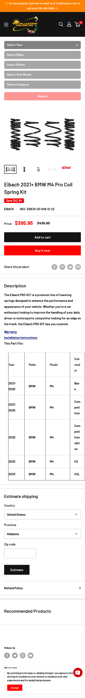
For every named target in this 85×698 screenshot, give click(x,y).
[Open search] (61, 24)
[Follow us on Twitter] (15, 655)
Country (9, 505)
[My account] (69, 24)
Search (42, 96)
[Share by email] (78, 267)
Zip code (9, 544)
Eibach (9, 209)
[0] (77, 24)
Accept (15, 687)
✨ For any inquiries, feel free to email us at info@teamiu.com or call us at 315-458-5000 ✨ (42, 6)
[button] (78, 672)
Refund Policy (13, 588)
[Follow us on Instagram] (23, 655)
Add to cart (42, 237)
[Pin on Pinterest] (62, 267)
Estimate (16, 570)
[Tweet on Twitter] (70, 267)
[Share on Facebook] (54, 267)
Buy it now (42, 250)
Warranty (10, 332)
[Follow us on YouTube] (30, 655)
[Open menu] (6, 24)
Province (10, 525)
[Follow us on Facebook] (7, 655)
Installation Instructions (20, 337)
